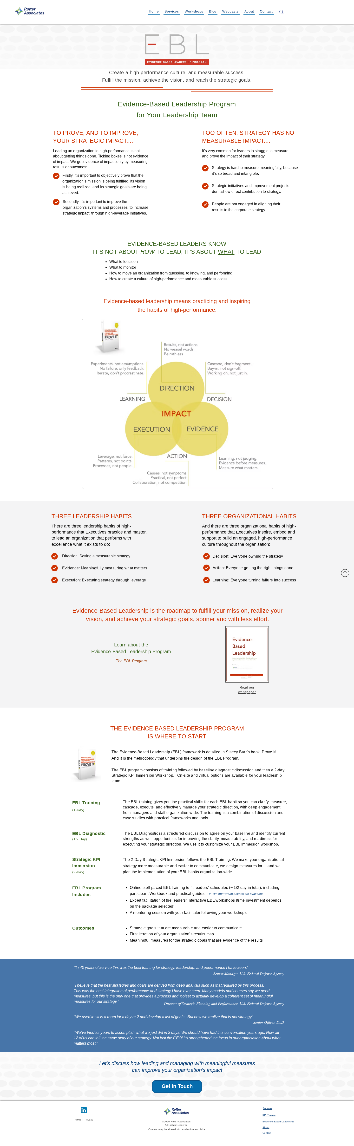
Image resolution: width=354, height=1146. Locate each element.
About (265, 1127)
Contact (266, 1133)
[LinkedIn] (84, 1110)
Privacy (89, 1119)
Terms (77, 1119)
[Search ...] (281, 12)
